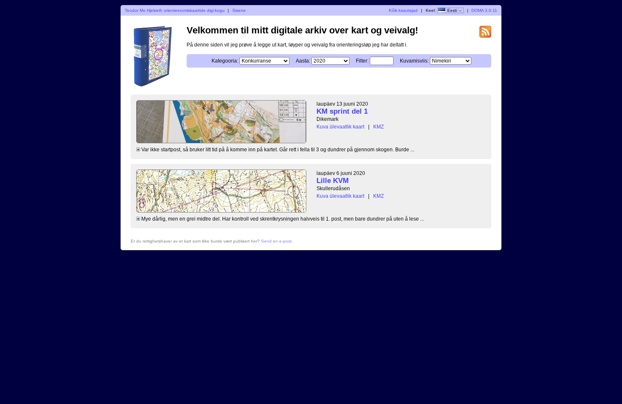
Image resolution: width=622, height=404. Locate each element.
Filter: (362, 61)
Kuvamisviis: (414, 61)
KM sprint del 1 (342, 111)
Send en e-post (276, 241)
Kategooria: (225, 61)
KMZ (378, 127)
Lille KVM (333, 181)
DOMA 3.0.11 (484, 10)
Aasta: (303, 61)
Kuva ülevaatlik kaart (340, 127)
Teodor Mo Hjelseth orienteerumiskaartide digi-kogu (175, 10)
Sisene (239, 10)
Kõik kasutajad (403, 10)
